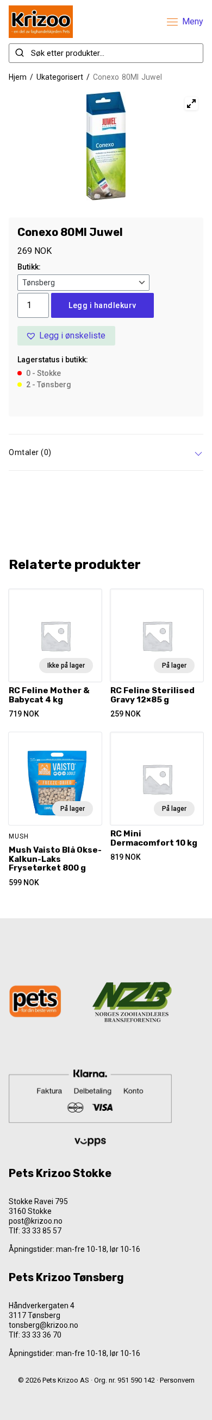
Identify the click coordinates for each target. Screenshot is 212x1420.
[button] (66, 336)
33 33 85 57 (41, 1230)
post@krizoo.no (36, 1221)
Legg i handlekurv (102, 305)
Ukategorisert (59, 77)
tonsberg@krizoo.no (43, 1325)
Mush (19, 836)
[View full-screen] (191, 103)
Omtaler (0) (30, 452)
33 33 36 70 (41, 1335)
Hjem (18, 77)
